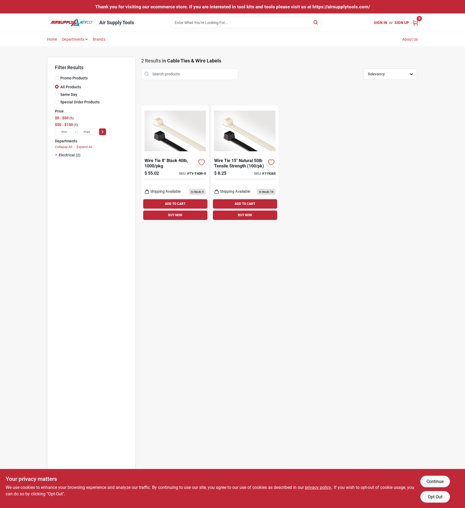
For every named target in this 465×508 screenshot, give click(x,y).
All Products (70, 87)
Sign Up (401, 22)
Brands (99, 39)
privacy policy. (318, 487)
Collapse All (63, 147)
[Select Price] (102, 131)
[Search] (316, 22)
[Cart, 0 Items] (415, 22)
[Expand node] (57, 155)
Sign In (380, 22)
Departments (73, 39)
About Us (410, 39)
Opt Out (435, 496)
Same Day (68, 94)
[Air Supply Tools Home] (71, 22)
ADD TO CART (175, 204)
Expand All (84, 147)
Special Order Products (80, 102)
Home (52, 39)
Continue (435, 481)
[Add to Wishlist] (201, 162)
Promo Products (74, 78)
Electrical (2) (69, 155)
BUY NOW (175, 215)
